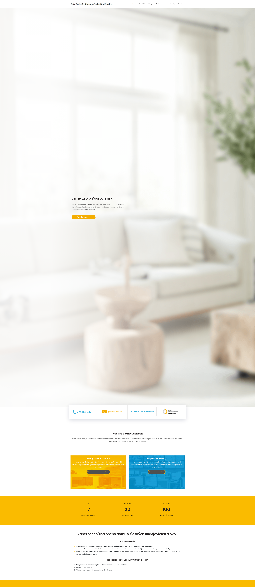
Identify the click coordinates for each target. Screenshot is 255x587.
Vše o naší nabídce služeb (157, 472)
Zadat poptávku (84, 217)
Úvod (134, 4)
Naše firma (160, 4)
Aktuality (172, 4)
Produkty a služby (145, 4)
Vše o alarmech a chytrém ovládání (98, 472)
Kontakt (181, 4)
